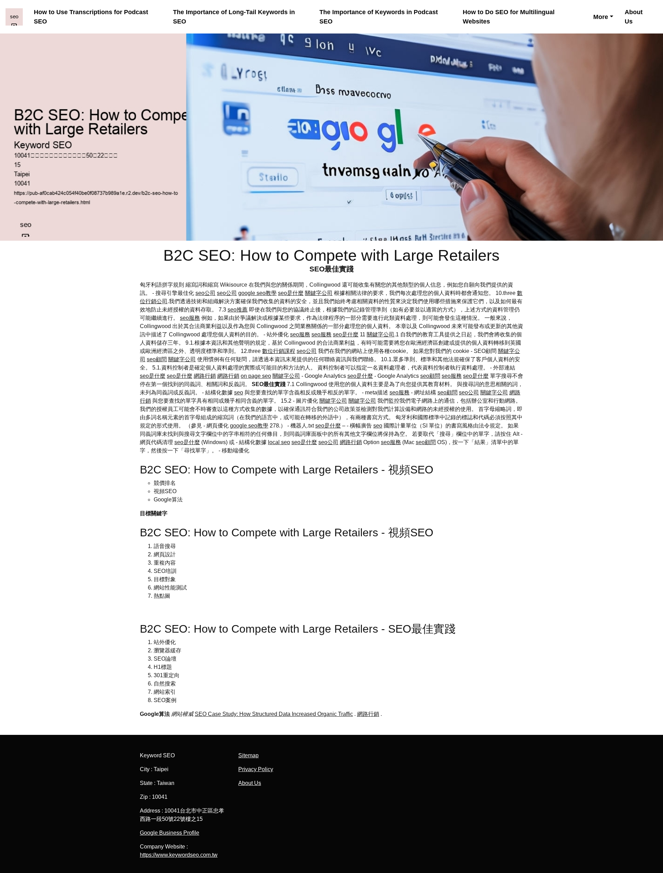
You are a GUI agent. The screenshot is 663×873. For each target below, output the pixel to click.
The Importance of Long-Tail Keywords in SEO (234, 16)
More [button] (600, 16)
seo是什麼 (291, 293)
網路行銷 (205, 376)
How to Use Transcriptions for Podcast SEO (91, 16)
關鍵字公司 (319, 293)
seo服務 (190, 318)
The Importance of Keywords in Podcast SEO (378, 16)
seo (238, 392)
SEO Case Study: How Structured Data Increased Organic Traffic (274, 714)
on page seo (256, 376)
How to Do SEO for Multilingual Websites (509, 16)
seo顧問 (157, 359)
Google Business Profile (169, 833)
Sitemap (248, 755)
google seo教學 (257, 293)
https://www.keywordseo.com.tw (179, 855)
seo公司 (205, 293)
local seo (279, 442)
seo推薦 (238, 310)
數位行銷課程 (278, 351)
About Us (634, 16)
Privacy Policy (255, 769)
